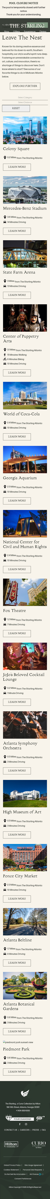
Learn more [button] (17, 167)
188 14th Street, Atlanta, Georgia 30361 (23, 1107)
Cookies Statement (11, 1170)
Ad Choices (34, 1174)
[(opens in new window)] (11, 1144)
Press (35, 1130)
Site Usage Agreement (33, 1165)
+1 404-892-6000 (23, 1111)
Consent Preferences (23, 1179)
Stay (6, 31)
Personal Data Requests (32, 1170)
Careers (25, 1130)
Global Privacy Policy (12, 1165)
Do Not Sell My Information (15, 1174)
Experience (29, 31)
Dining (43, 31)
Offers (16, 31)
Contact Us (10, 1130)
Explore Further (25, 85)
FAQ (44, 1130)
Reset (16, 108)
